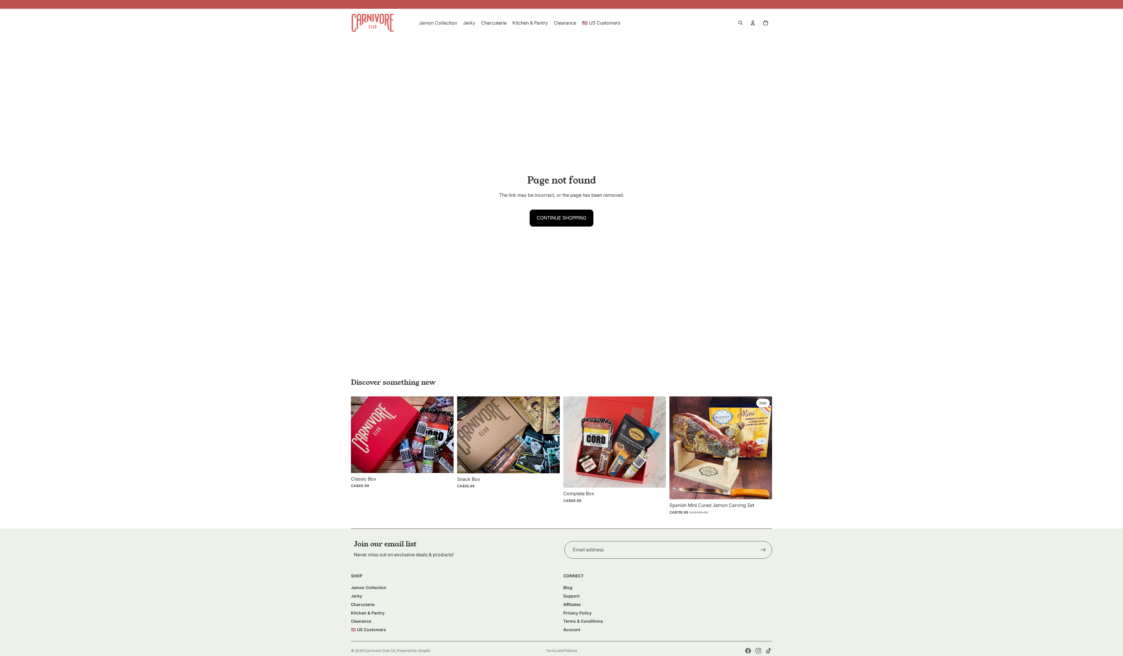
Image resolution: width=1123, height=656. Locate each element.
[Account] (752, 22)
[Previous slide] (359, 434)
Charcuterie (363, 604)
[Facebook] (748, 650)
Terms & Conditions (583, 621)
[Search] (740, 22)
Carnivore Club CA (379, 650)
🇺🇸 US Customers (368, 629)
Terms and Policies (561, 650)
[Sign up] (763, 550)
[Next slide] (445, 434)
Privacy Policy (577, 612)
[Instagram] (758, 650)
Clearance (361, 621)
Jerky (356, 595)
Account (571, 629)
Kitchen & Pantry (368, 612)
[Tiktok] (768, 650)
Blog (567, 587)
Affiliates (572, 604)
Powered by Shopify (413, 650)
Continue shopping (561, 218)
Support (571, 595)
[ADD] (444, 464)
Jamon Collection (368, 587)
